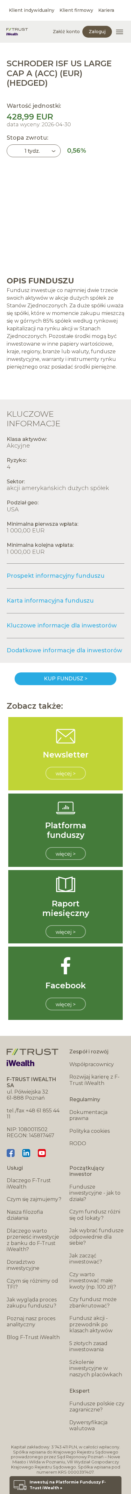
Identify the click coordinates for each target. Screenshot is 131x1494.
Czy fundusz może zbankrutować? (93, 1302)
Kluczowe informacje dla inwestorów (62, 625)
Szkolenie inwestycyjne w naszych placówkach (95, 1368)
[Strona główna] (17, 31)
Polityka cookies (89, 1131)
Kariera (106, 10)
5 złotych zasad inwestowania (88, 1346)
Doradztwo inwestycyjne (23, 1265)
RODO (77, 1143)
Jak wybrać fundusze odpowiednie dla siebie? (96, 1236)
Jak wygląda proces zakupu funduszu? (32, 1303)
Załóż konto (66, 31)
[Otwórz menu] (119, 32)
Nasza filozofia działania (25, 1215)
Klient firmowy (76, 10)
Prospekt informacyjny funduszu (56, 575)
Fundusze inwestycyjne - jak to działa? (95, 1193)
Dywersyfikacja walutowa (88, 1425)
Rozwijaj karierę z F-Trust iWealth (94, 1080)
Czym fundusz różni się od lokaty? (94, 1215)
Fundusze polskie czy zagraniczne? (96, 1407)
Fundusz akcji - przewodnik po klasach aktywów (91, 1324)
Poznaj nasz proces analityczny (31, 1321)
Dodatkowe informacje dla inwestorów (64, 650)
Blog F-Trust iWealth (33, 1337)
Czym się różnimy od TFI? (32, 1284)
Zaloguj (97, 31)
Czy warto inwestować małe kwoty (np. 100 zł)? (92, 1280)
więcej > (66, 774)
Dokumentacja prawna (88, 1115)
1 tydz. (32, 151)
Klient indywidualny (31, 10)
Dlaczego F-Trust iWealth (29, 1183)
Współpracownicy (91, 1064)
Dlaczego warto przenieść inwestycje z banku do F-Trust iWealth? (33, 1240)
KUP (65, 678)
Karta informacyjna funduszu (50, 600)
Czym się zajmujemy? (34, 1199)
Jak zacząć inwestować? (85, 1259)
